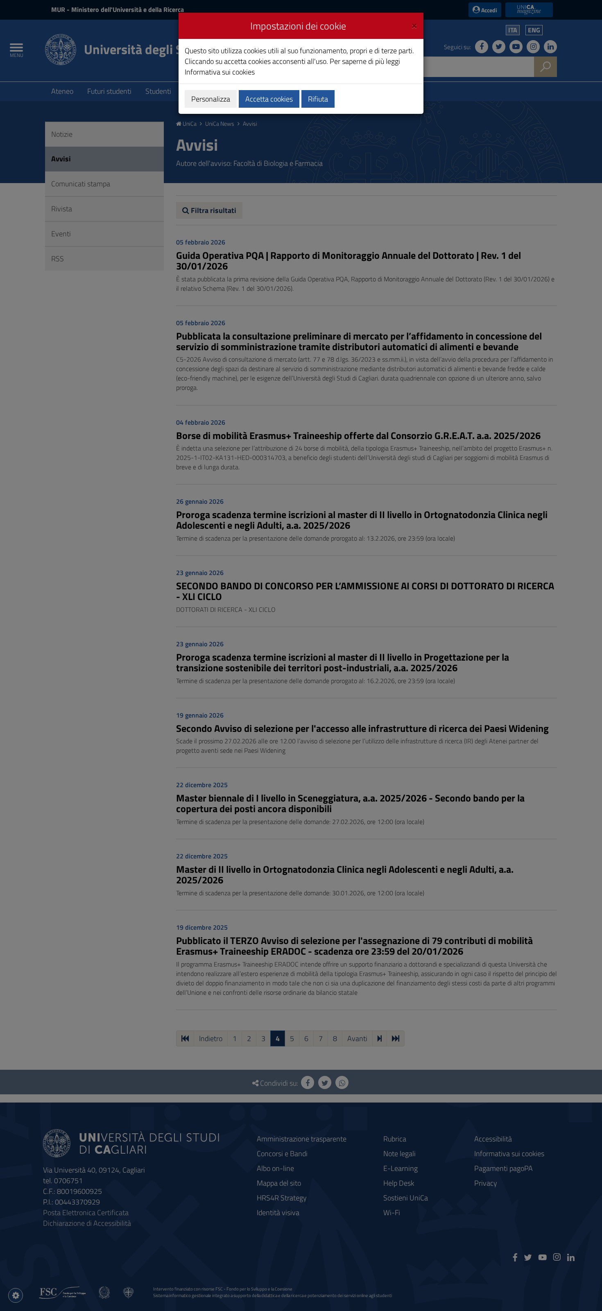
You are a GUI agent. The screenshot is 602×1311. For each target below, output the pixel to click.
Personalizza (210, 98)
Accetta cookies (269, 98)
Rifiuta (318, 98)
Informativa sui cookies (220, 71)
